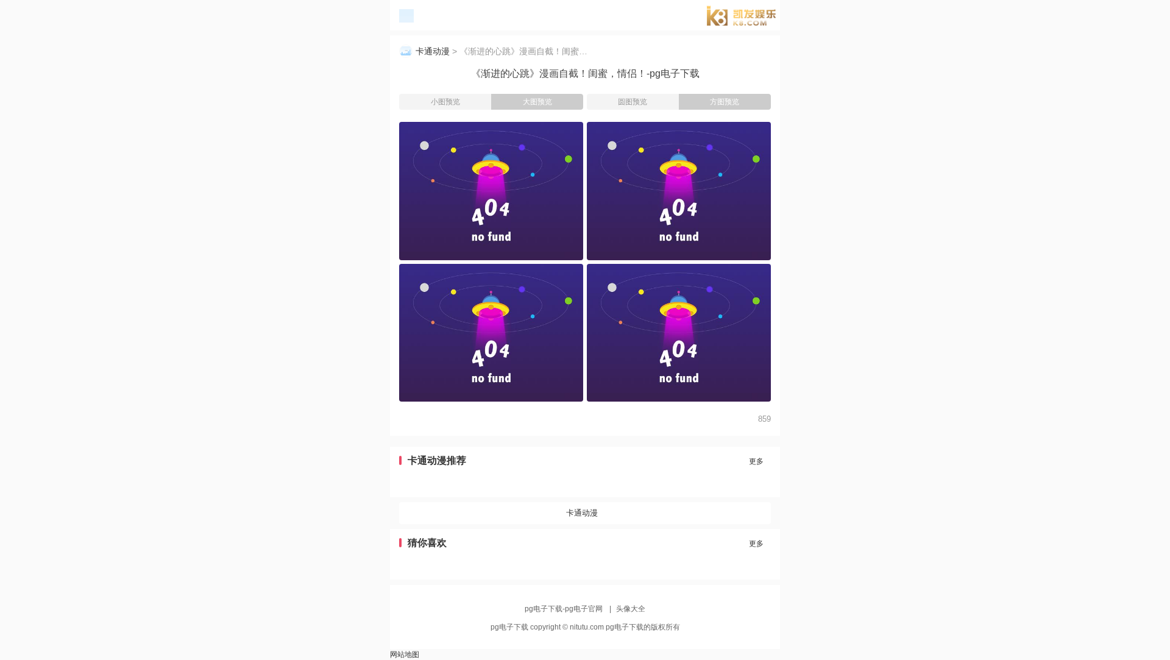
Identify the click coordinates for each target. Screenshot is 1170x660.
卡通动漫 (433, 51)
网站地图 (404, 654)
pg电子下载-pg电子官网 (746, 17)
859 (764, 419)
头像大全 (630, 609)
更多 (756, 461)
